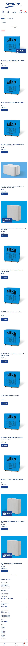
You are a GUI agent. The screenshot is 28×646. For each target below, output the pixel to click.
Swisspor (3, 632)
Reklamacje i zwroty (5, 584)
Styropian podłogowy (5, 615)
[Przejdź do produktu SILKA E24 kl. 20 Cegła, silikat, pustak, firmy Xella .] (14, 86)
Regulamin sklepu (4, 582)
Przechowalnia (4, 596)
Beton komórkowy (4, 610)
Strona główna (3, 15)
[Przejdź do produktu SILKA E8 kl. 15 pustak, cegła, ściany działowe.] (14, 463)
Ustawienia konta (4, 594)
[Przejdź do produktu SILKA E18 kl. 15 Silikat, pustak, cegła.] (14, 379)
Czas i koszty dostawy (5, 586)
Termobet (3, 628)
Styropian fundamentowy (6, 617)
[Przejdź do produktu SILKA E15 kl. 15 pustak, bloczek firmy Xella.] (14, 296)
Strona (12, 26)
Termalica (3, 627)
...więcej (2, 619)
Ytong (2, 624)
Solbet (2, 630)
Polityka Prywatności (5, 588)
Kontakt (2, 604)
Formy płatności (4, 585)
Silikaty (2, 611)
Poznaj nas (3, 601)
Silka (2, 626)
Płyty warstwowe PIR (5, 613)
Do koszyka (4, 68)
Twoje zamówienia (4, 593)
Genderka (3, 635)
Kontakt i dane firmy (5, 603)
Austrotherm (3, 633)
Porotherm (3, 631)
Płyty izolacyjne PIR (5, 612)
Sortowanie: (3, 20)
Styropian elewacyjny (5, 616)
